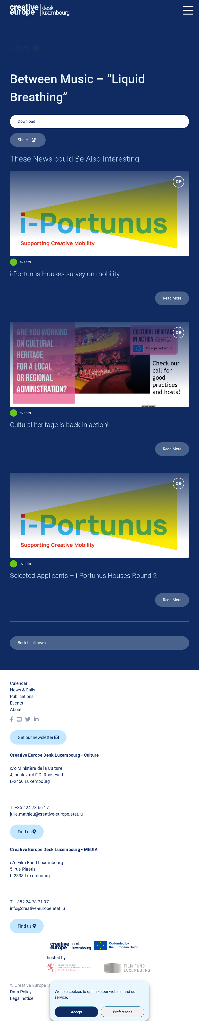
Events (16, 702)
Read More (172, 298)
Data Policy (21, 991)
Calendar (18, 683)
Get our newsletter (36, 737)
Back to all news (32, 642)
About (16, 709)
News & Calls (22, 689)
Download (26, 121)
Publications (21, 696)
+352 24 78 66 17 (32, 807)
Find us (25, 926)
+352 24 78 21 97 (32, 901)
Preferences (123, 1012)
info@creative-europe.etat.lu (37, 908)
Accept (76, 1012)
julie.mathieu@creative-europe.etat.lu (46, 814)
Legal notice (21, 998)
